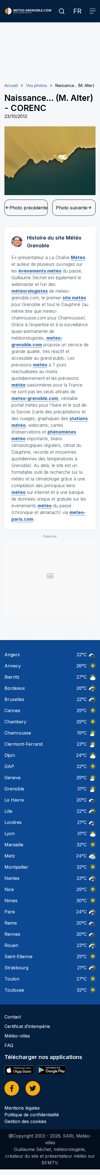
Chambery (15, 721)
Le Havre (14, 800)
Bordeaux (14, 688)
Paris (9, 912)
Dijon (9, 755)
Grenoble (14, 789)
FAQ (8, 1045)
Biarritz (11, 677)
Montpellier (16, 867)
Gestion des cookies (25, 1121)
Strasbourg (16, 967)
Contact (12, 1017)
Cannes (12, 710)
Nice (9, 889)
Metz (9, 856)
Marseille (13, 844)
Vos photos (36, 85)
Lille (8, 811)
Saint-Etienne (18, 956)
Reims (10, 923)
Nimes (11, 900)
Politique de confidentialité (31, 1114)
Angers (12, 654)
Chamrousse (17, 733)
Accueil (11, 85)
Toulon (11, 979)
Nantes (11, 878)
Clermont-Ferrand (23, 744)
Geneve (12, 777)
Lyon (9, 833)
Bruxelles (14, 699)
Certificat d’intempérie (27, 1026)
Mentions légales (22, 1108)
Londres (13, 822)
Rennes (12, 934)
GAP (9, 766)
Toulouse (14, 990)
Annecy (12, 666)
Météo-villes (17, 1036)
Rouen (11, 945)
